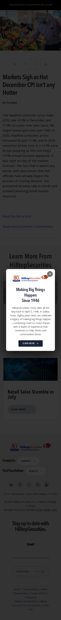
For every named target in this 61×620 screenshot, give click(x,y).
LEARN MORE (29, 343)
